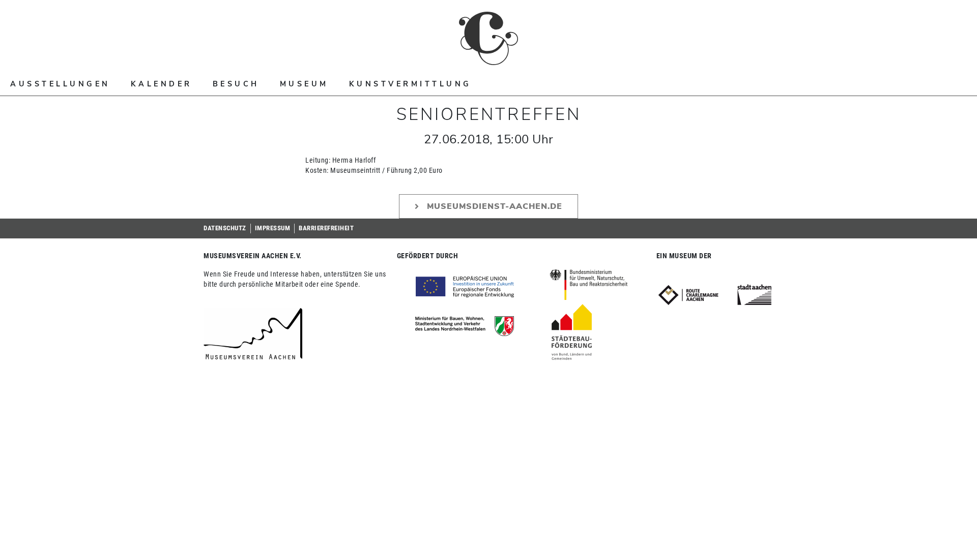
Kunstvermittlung (410, 84)
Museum (304, 84)
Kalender (161, 84)
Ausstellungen (60, 84)
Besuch (236, 84)
